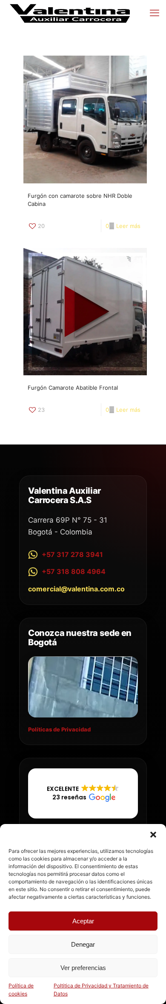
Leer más (128, 225)
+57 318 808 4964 (74, 571)
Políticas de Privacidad (59, 729)
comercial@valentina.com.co (76, 589)
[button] (153, 834)
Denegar (83, 944)
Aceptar (83, 921)
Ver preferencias (83, 967)
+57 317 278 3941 (72, 554)
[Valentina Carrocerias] (70, 12)
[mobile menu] (154, 13)
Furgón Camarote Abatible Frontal (73, 387)
